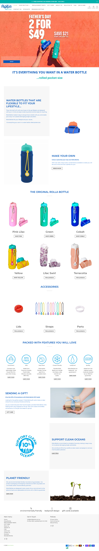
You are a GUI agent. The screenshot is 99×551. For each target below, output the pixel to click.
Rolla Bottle (10, 545)
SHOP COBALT (80, 236)
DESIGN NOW (57, 168)
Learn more (11, 377)
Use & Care (81, 5)
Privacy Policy (54, 519)
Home (15, 5)
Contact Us (17, 9)
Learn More (55, 453)
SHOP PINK (18, 236)
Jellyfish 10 (68, 5)
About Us (59, 5)
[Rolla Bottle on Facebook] (4, 539)
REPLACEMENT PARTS (39, 5)
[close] (97, 1)
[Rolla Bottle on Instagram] (6, 539)
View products (49, 277)
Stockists (26, 9)
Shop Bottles (23, 5)
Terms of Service (54, 521)
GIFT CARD (50, 5)
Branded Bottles (38, 9)
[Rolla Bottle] (7, 7)
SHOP (11, 61)
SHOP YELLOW (18, 277)
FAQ (75, 5)
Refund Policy (54, 522)
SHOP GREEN (49, 236)
